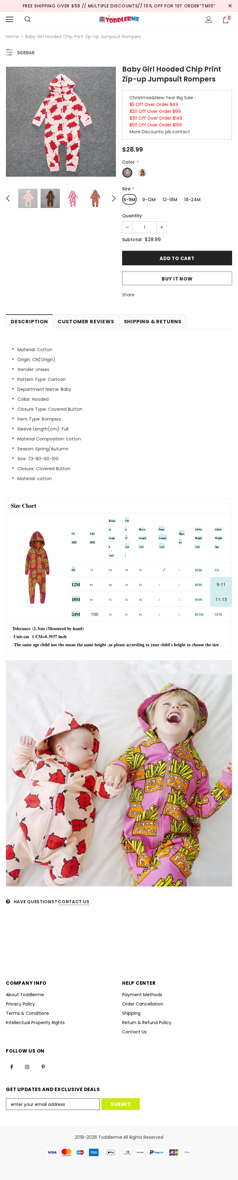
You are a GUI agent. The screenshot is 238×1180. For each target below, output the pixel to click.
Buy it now (177, 279)
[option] (61, 122)
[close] (230, 6)
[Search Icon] (27, 19)
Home (12, 36)
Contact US (73, 902)
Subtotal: (132, 239)
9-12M (149, 200)
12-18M (169, 200)
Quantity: (132, 216)
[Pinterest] (43, 1066)
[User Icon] (208, 19)
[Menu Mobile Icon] (9, 19)
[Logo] (118, 19)
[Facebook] (11, 1066)
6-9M (129, 200)
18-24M (192, 200)
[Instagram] (27, 1066)
